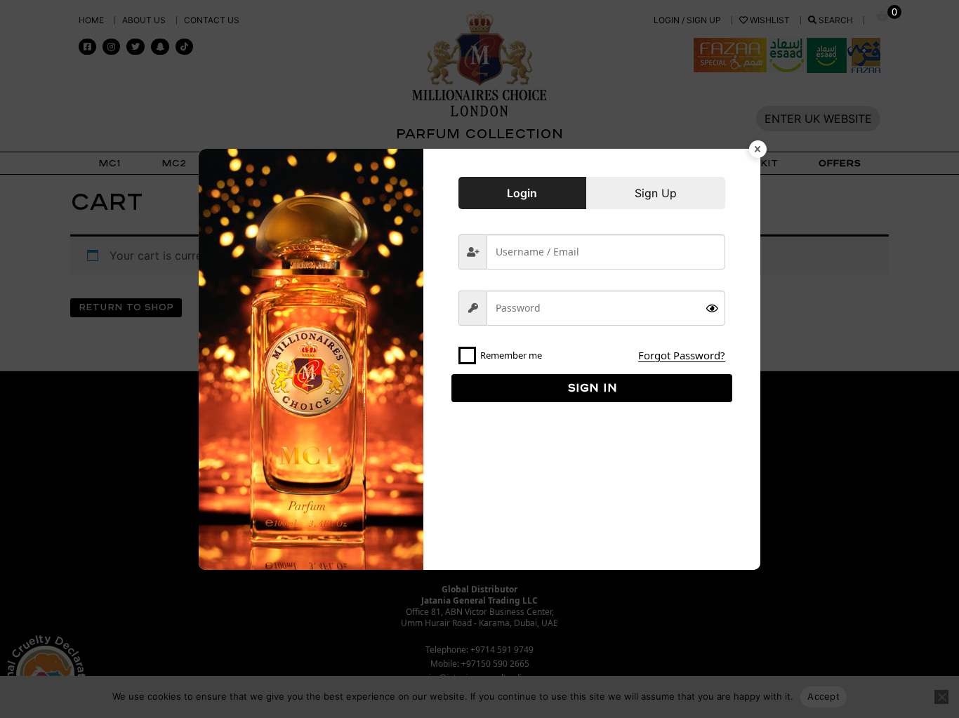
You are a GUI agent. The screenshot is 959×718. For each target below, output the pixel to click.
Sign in (592, 387)
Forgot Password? (681, 355)
